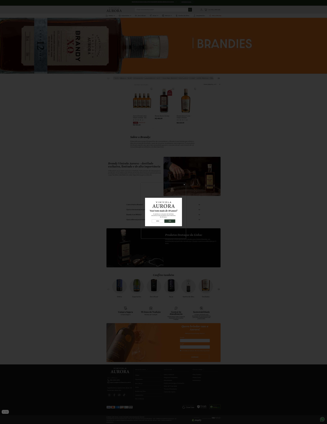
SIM (170, 221)
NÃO (157, 221)
